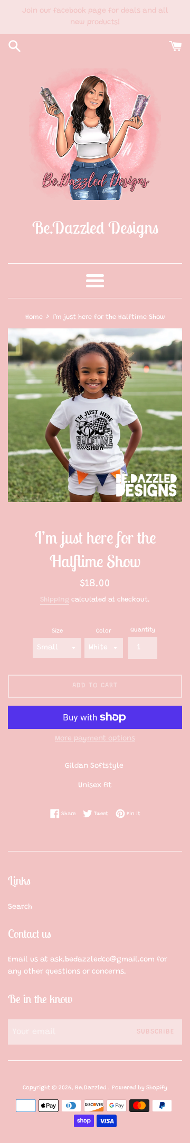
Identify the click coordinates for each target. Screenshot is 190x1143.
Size (57, 631)
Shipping (54, 599)
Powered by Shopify (139, 1088)
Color (103, 631)
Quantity (142, 630)
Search (20, 907)
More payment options (95, 739)
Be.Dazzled (91, 1088)
